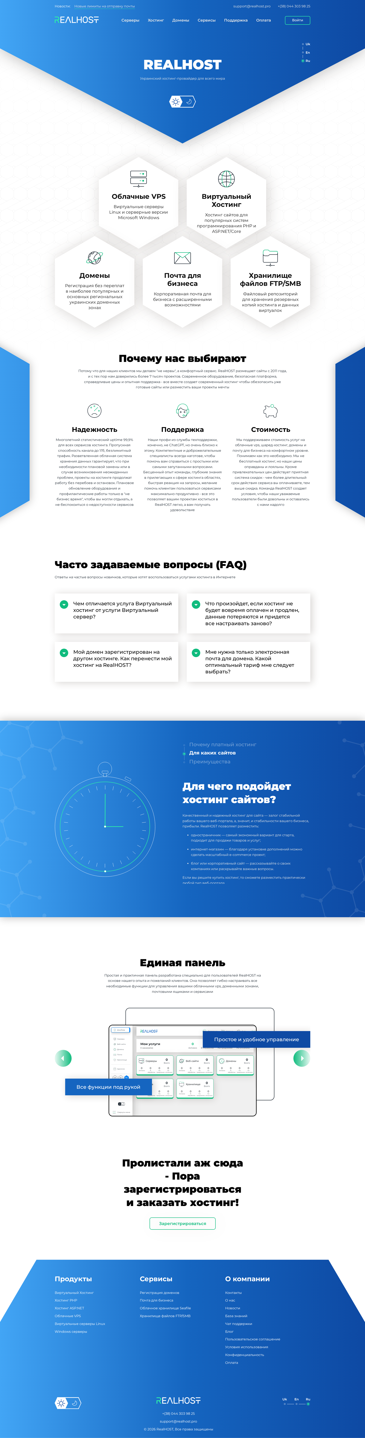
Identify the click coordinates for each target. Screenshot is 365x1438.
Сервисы (207, 20)
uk (308, 44)
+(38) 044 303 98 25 (294, 6)
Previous (63, 1058)
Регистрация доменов (159, 1293)
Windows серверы (71, 1332)
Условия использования (246, 1347)
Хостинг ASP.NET (69, 1308)
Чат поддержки (238, 1324)
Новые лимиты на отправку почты (104, 6)
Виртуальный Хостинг (74, 1293)
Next (301, 1058)
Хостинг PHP (66, 1300)
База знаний (236, 1316)
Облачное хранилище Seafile (165, 1308)
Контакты (233, 1293)
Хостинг (156, 20)
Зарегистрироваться (182, 1223)
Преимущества (209, 761)
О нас (230, 1300)
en (308, 52)
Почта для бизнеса (156, 1300)
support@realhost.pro (252, 6)
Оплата (263, 20)
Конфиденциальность (244, 1355)
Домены (180, 20)
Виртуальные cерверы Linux (80, 1324)
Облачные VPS (68, 1316)
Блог (229, 1332)
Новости (232, 1308)
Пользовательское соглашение (252, 1339)
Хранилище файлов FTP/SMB (165, 1316)
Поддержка (236, 20)
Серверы (130, 20)
